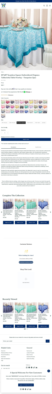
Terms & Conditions (5, 354)
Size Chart (3, 127)
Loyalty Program (30, 352)
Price (2, 82)
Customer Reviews (31, 356)
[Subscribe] (47, 341)
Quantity (3, 130)
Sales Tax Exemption (5, 358)
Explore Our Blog (30, 358)
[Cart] (47, 6)
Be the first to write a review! (26, 262)
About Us (3, 350)
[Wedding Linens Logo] (3, 5)
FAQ (2, 360)
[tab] (13, 147)
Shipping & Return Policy (6, 352)
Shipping (3, 136)
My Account (29, 350)
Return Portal (30, 354)
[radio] (4, 122)
